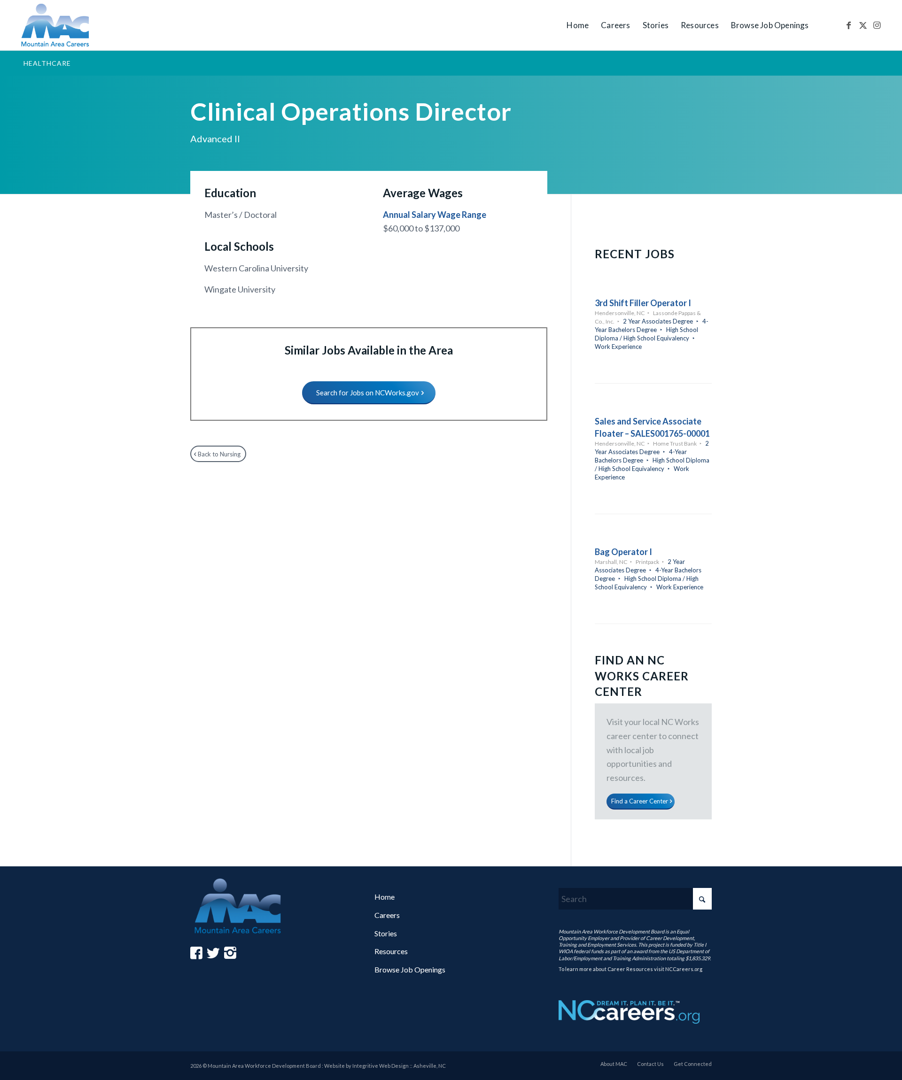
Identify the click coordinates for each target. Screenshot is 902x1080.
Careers (387, 914)
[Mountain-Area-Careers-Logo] (55, 25)
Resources (391, 951)
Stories (385, 933)
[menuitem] (577, 25)
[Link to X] (863, 25)
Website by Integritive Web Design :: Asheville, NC (385, 1066)
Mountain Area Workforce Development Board (611, 931)
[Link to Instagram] (877, 25)
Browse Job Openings (409, 969)
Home (384, 896)
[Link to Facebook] (849, 25)
